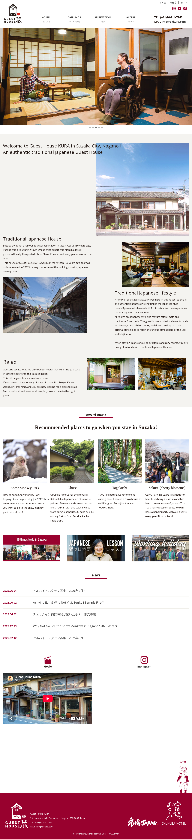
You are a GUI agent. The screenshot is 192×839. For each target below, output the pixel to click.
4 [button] (99, 127)
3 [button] (96, 127)
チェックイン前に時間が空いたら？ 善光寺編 (64, 614)
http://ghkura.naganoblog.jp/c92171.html (26, 499)
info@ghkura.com (174, 21)
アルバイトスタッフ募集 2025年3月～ (59, 638)
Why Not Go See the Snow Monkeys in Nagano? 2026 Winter (75, 626)
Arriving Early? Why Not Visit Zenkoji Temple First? (68, 602)
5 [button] (102, 127)
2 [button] (93, 127)
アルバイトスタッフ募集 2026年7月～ (59, 591)
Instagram (144, 666)
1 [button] (90, 127)
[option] (96, 76)
